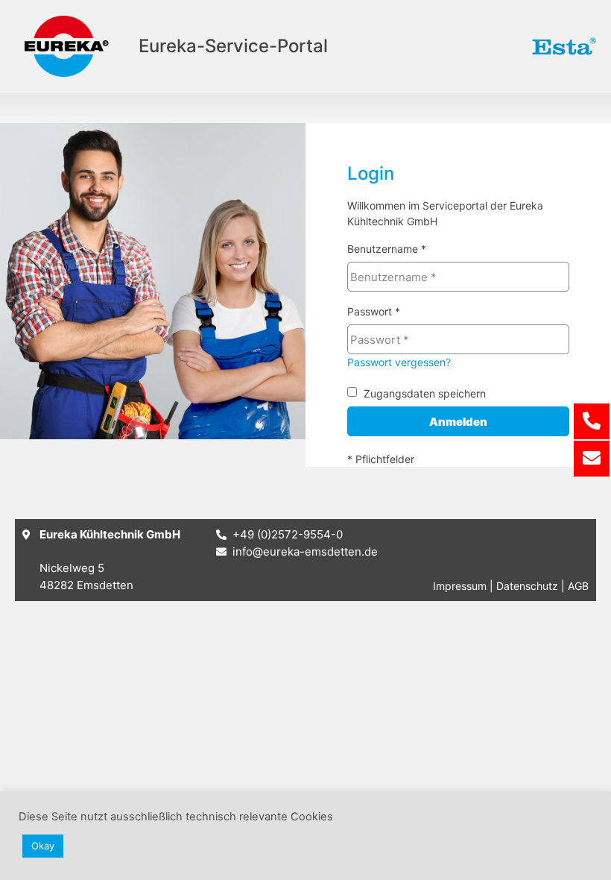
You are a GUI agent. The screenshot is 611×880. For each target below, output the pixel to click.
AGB (578, 585)
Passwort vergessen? (399, 362)
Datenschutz (527, 585)
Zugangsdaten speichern (425, 393)
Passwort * (373, 312)
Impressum (460, 585)
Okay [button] (42, 846)
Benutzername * (386, 249)
